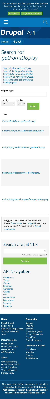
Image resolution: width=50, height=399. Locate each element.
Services (7, 303)
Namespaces (9, 297)
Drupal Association (10, 364)
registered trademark (16, 393)
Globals (6, 292)
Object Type (7, 90)
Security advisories (10, 331)
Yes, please (14, 13)
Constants (8, 289)
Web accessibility (9, 361)
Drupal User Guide (9, 346)
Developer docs (8, 349)
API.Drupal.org (7, 352)
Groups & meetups (34, 334)
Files (5, 294)
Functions (7, 286)
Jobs (3, 334)
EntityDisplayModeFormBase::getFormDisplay (23, 147)
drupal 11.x (8, 277)
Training (29, 326)
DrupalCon (31, 337)
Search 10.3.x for (18, 77)
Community (31, 319)
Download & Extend (35, 345)
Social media (7, 326)
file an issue (16, 223)
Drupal (40, 390)
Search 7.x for (17, 68)
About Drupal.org (9, 367)
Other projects (10, 82)
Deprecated (8, 300)
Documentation (9, 340)
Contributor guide (34, 331)
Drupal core (31, 349)
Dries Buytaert (37, 393)
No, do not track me (32, 13)
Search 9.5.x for (18, 71)
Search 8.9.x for (18, 74)
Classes (6, 283)
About (4, 357)
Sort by (5, 100)
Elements (7, 306)
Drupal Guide (7, 344)
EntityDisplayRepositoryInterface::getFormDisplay (25, 199)
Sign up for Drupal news (12, 328)
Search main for (18, 80)
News (4, 319)
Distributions (32, 358)
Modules (30, 352)
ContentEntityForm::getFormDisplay (18, 121)
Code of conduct (33, 340)
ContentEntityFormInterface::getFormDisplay (23, 131)
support (31, 223)
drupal (17, 41)
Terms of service (9, 370)
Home (4, 41)
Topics (6, 280)
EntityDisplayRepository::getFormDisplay (21, 173)
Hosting (29, 328)
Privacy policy (7, 373)
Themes (29, 355)
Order (20, 100)
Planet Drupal (7, 323)
